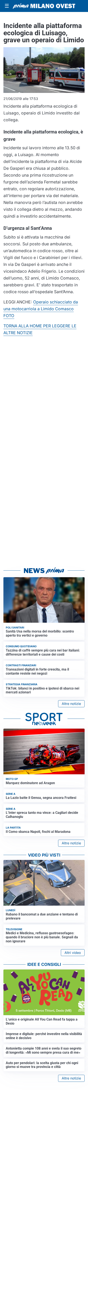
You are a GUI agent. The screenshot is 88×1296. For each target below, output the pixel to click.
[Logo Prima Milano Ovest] (44, 6)
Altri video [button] (73, 952)
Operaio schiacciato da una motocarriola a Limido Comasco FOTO (40, 308)
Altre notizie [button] (71, 703)
